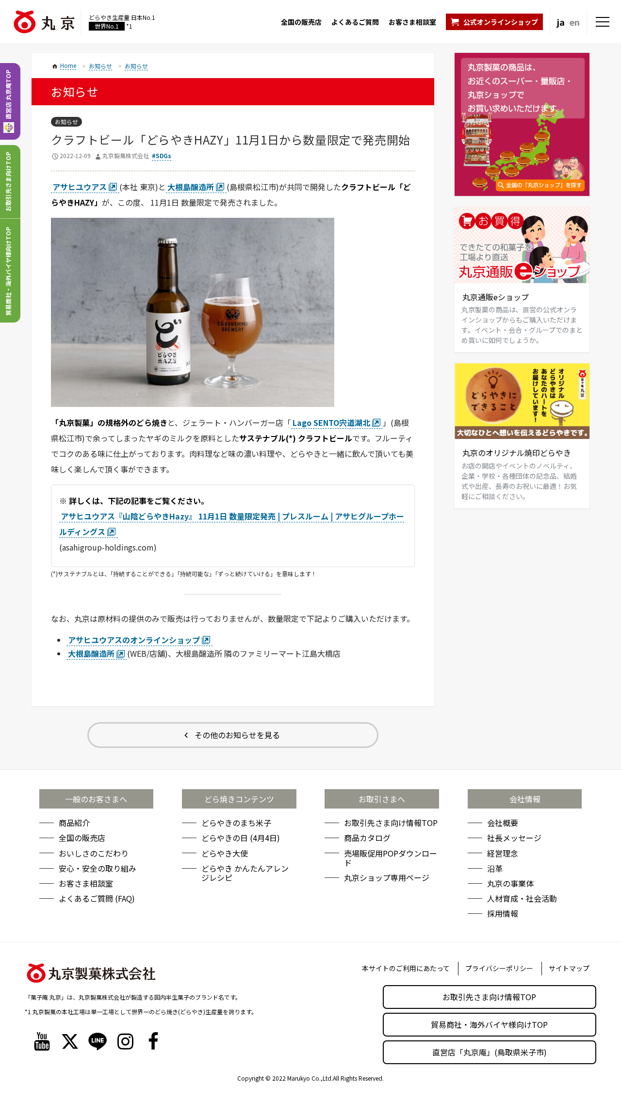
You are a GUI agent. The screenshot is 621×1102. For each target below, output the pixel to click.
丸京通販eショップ (495, 297)
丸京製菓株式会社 (125, 155)
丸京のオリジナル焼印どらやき (516, 452)
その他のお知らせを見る (237, 735)
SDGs (163, 155)
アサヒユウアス (79, 187)
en (575, 22)
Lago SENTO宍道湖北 (331, 422)
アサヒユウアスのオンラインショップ (134, 640)
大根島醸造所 (190, 187)
